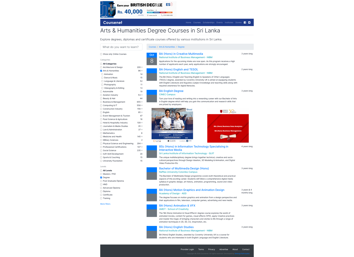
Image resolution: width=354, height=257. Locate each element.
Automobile (108, 91)
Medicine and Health (112, 136)
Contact (245, 249)
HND (105, 184)
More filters (105, 204)
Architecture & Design (113, 67)
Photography (110, 84)
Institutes (229, 22)
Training (106, 198)
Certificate (107, 195)
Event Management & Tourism (116, 115)
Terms (201, 249)
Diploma (106, 191)
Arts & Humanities (111, 70)
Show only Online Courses (114, 54)
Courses (197, 22)
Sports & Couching (111, 157)
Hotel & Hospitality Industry (115, 122)
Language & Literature (114, 81)
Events (220, 22)
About (235, 249)
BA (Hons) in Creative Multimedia (181, 53)
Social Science (109, 150)
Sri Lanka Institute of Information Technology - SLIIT (186, 153)
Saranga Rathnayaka (242, 254)
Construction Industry (113, 109)
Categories (105, 59)
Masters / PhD (109, 174)
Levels (103, 166)
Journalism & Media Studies (115, 126)
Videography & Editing (114, 88)
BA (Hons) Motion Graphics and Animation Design (191, 190)
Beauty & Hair (109, 98)
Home (188, 22)
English (106, 112)
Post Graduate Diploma (113, 181)
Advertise (223, 249)
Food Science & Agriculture (115, 119)
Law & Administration (112, 129)
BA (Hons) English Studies (176, 227)
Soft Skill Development (113, 154)
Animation (108, 74)
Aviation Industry (110, 95)
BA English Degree (171, 91)
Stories (238, 22)
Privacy (211, 249)
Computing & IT (110, 105)
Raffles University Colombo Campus (178, 172)
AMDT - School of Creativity (174, 209)
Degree (106, 177)
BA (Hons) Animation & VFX (177, 205)
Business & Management (114, 102)
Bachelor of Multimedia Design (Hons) (184, 168)
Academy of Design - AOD (173, 193)
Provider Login (187, 249)
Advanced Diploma (111, 188)
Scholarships (208, 22)
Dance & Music (111, 77)
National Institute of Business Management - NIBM (185, 57)
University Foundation (113, 161)
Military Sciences (110, 140)
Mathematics (109, 133)
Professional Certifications (114, 147)
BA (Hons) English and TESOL (178, 69)
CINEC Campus (167, 94)
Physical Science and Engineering (118, 143)
